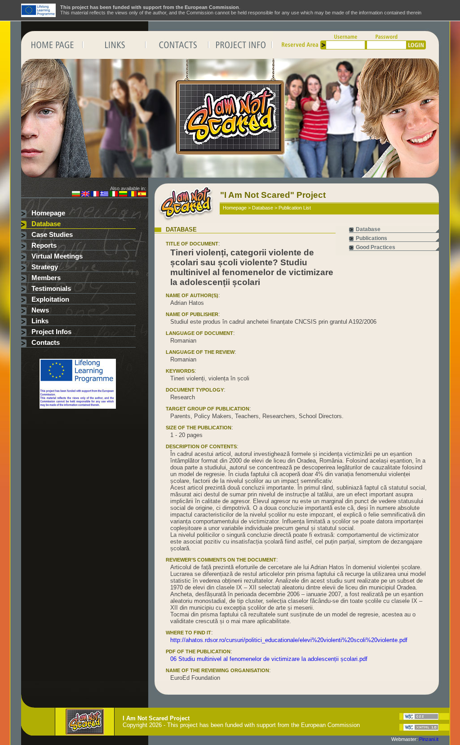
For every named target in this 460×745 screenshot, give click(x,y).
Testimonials (51, 288)
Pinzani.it (428, 739)
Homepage (48, 213)
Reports (44, 245)
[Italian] (114, 194)
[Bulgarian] (76, 194)
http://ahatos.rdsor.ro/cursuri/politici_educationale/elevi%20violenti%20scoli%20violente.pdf (288, 640)
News (40, 310)
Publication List (295, 207)
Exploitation (50, 299)
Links (40, 321)
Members (46, 277)
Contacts (45, 342)
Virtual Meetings (57, 256)
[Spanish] (142, 194)
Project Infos (51, 331)
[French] (95, 194)
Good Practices (375, 247)
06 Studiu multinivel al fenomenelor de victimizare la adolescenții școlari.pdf (268, 659)
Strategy (44, 267)
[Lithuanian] (123, 194)
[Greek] (104, 194)
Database (46, 224)
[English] (85, 194)
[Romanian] (132, 194)
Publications (371, 238)
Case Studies (52, 234)
